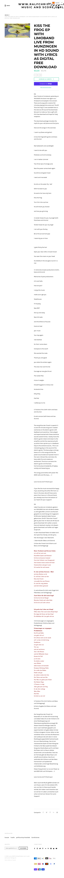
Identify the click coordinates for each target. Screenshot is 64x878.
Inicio (7, 15)
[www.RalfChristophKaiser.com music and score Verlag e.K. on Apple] (56, 5)
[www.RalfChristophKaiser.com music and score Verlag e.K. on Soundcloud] (45, 848)
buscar (7, 837)
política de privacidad (23, 837)
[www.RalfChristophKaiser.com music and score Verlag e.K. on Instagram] (51, 3)
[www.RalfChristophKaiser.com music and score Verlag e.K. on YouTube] (58, 5)
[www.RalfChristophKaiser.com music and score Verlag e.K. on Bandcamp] (53, 5)
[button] (57, 2)
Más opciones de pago (45, 87)
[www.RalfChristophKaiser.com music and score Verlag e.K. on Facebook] (48, 3)
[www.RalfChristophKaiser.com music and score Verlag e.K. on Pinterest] (42, 848)
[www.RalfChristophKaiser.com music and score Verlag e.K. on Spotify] (51, 5)
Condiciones (35, 837)
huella (13, 837)
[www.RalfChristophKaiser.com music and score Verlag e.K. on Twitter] (40, 848)
